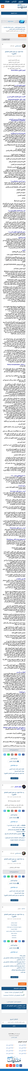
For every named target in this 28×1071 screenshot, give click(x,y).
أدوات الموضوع (6, 39)
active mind (14, 923)
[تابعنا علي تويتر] (17, 1065)
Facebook (6, 995)
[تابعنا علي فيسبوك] (20, 1065)
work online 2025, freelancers (14, 931)
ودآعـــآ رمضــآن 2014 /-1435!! (18, 827)
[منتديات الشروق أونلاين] (22, 8)
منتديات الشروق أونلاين (20, 27)
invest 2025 (14, 929)
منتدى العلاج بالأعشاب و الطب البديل (17, 29)
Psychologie (14, 925)
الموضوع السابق (17, 1002)
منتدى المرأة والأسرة (8, 27)
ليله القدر (23, 972)
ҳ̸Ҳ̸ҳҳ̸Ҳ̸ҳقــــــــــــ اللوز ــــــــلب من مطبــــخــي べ (16, 825)
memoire (14, 938)
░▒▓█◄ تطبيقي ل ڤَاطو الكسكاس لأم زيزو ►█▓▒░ (15, 835)
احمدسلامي (18, 46)
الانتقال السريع (14, 1019)
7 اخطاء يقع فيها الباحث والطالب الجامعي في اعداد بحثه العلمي (14, 959)
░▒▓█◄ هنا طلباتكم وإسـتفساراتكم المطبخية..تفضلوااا (16, 830)
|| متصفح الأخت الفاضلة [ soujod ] (17, 840)
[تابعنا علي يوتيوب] (10, 1065)
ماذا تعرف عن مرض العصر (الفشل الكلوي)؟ (14, 773)
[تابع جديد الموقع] (7, 1065)
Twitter (6, 992)
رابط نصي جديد (22, 1045)
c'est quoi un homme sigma (14, 927)
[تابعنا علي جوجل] (14, 1065)
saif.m (23, 908)
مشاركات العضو (13, 761)
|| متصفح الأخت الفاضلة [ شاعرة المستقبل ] (15, 838)
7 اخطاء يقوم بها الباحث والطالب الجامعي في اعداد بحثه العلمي (14, 963)
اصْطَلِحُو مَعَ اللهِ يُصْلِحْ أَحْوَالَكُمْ (18, 970)
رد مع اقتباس (14, 778)
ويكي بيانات (22, 956)
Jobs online (14, 933)
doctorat (14, 935)
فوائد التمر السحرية (19, 771)
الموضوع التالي (10, 1002)
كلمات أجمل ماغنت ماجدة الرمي (16, 769)
